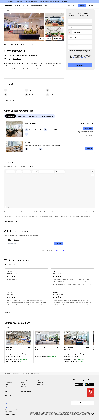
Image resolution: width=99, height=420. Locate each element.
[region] (49, 188)
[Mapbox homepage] (8, 207)
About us (7, 384)
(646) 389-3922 (9, 407)
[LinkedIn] (93, 380)
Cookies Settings (75, 409)
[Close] (94, 1)
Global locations (9, 382)
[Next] (6, 1)
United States (16, 373)
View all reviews (8, 312)
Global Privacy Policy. (84, 61)
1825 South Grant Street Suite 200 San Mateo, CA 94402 (18, 166)
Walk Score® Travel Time (60, 250)
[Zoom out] (92, 175)
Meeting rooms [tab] (32, 116)
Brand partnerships (26, 391)
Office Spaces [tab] (14, 44)
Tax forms (39, 389)
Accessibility (85, 409)
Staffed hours (17, 59)
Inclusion (7, 386)
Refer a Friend (24, 386)
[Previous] (5, 1)
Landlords (23, 384)
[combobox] (70, 32)
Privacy (53, 409)
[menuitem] (17, 6)
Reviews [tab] (31, 44)
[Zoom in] (92, 171)
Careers (7, 389)
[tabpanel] (34, 27)
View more (7, 73)
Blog (6, 393)
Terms (73, 57)
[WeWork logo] (8, 5)
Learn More (65, 1)
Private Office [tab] (10, 116)
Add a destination (13, 240)
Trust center (8, 395)
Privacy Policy (83, 57)
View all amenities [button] (9, 100)
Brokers (23, 382)
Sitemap (92, 409)
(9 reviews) (12, 264)
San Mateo (30, 373)
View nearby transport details (11, 221)
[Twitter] (88, 380)
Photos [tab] (6, 44)
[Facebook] (79, 380)
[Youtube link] (74, 380)
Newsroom (7, 391)
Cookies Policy (65, 409)
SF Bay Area (24, 373)
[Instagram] (84, 380)
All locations (8, 373)
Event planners (25, 389)
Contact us (40, 382)
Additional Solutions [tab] (47, 116)
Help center (40, 386)
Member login (40, 384)
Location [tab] (23, 44)
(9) (9, 59)
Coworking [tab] (21, 116)
